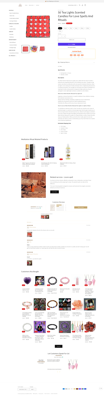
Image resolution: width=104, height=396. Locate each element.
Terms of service (47, 393)
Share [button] (60, 66)
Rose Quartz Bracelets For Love (65, 289)
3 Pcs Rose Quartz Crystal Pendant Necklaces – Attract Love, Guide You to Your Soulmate (89, 291)
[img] (30, 225)
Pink (71, 28)
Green (76, 28)
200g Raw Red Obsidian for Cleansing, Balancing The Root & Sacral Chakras (89, 338)
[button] (31, 5)
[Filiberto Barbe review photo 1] (29, 234)
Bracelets (11, 34)
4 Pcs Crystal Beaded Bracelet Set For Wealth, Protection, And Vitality (39, 314)
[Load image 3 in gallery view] (42, 49)
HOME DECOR (12, 50)
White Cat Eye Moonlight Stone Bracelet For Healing (26, 336)
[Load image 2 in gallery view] (34, 49)
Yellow (82, 28)
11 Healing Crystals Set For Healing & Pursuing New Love (39, 290)
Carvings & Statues (13, 21)
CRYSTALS (11, 10)
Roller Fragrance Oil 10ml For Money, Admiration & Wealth (28, 163)
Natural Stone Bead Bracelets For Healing (64, 336)
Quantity (59, 33)
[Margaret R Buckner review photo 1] (29, 263)
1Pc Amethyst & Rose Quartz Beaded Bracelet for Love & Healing (27, 314)
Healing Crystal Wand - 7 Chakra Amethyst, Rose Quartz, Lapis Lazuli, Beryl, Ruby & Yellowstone (39, 338)
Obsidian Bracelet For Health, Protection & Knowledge (52, 290)
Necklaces (12, 37)
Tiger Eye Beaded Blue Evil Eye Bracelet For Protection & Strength (52, 314)
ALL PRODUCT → (13, 55)
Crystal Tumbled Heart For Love (26, 289)
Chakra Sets (12, 15)
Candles (11, 26)
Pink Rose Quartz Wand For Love (76, 289)
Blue (60, 31)
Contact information (54, 393)
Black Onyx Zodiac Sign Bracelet (52, 336)
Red (60, 28)
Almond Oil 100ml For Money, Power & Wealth (68, 163)
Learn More (54, 191)
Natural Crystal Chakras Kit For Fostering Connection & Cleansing (90, 314)
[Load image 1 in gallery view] (25, 49)
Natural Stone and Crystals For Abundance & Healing (64, 314)
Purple (65, 28)
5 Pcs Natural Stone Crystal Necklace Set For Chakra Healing (77, 336)
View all (58, 346)
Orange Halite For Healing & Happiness (77, 313)
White (88, 28)
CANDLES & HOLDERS (14, 23)
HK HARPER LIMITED (28, 393)
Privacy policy (41, 393)
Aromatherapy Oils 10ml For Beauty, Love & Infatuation (49, 163)
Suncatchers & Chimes (14, 53)
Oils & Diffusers (13, 42)
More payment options (72, 47)
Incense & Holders (13, 45)
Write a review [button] (81, 207)
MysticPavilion (22, 393)
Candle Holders (13, 29)
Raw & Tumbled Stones (14, 13)
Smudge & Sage (13, 47)
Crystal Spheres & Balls (14, 18)
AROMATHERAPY (12, 39)
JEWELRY (11, 31)
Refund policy (35, 393)
